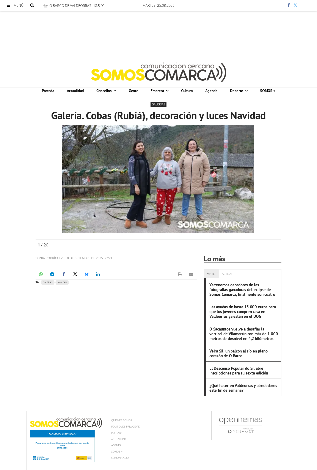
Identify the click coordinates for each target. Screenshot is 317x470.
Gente (133, 90)
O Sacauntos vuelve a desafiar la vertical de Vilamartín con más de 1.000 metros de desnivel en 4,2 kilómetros (243, 333)
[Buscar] (32, 5)
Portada (48, 90)
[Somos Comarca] (158, 72)
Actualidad (75, 90)
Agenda (211, 90)
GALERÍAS (47, 282)
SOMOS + (267, 90)
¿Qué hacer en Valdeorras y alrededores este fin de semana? (243, 388)
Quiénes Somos (121, 420)
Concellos (104, 90)
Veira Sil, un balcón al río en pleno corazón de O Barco (238, 353)
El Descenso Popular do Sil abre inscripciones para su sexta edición (238, 370)
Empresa (158, 90)
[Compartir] (275, 5)
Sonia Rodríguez (49, 258)
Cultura (187, 90)
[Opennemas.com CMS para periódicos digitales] (240, 425)
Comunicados (120, 458)
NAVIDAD (62, 282)
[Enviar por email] (191, 274)
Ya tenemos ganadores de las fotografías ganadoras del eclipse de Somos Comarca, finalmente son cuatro (242, 289)
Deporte (237, 90)
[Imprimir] (179, 274)
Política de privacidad (125, 426)
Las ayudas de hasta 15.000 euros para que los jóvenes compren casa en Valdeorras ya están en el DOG (242, 311)
